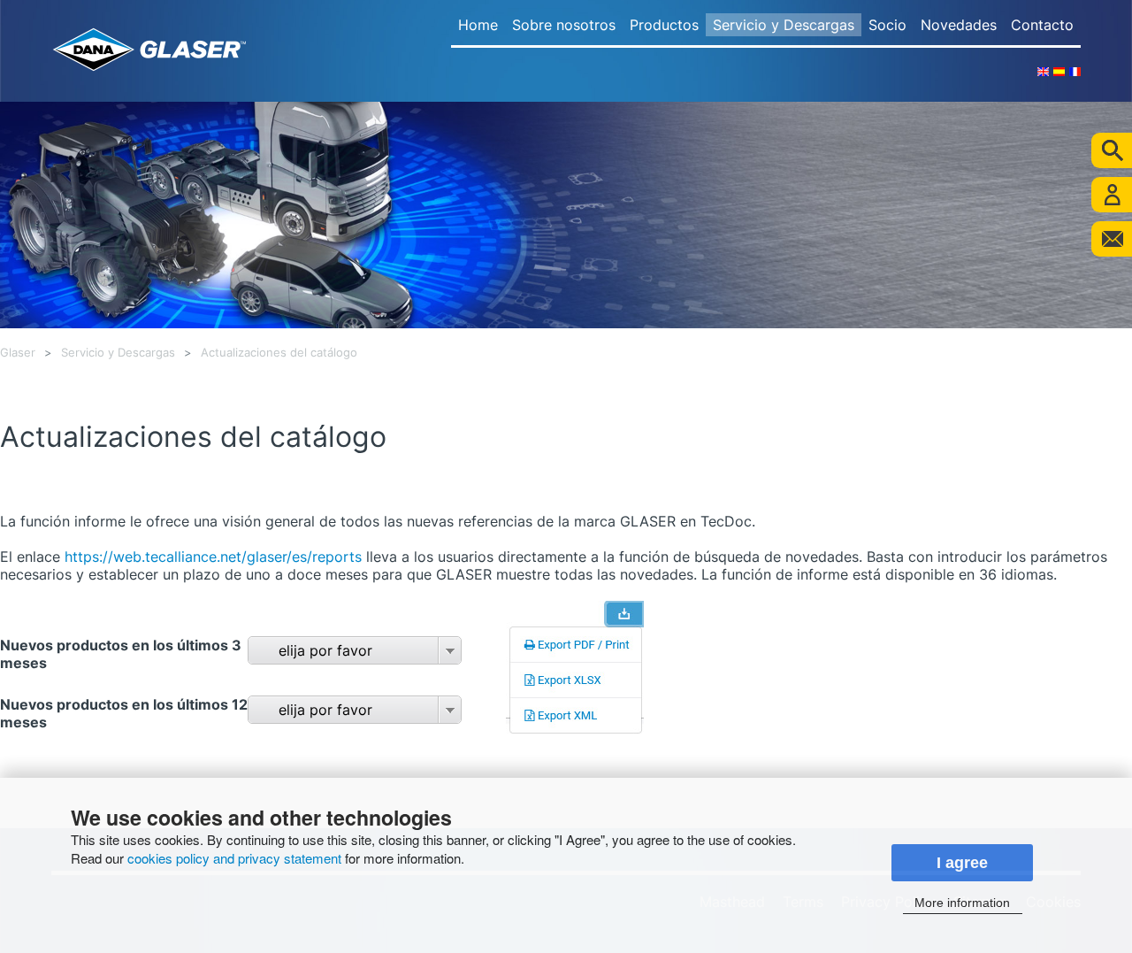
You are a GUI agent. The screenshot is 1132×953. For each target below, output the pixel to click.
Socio (887, 25)
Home (478, 25)
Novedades (959, 25)
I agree (962, 863)
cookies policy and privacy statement (234, 858)
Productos (664, 25)
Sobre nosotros (564, 25)
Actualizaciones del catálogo (279, 352)
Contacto (1042, 25)
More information (962, 902)
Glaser (17, 352)
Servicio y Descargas (783, 25)
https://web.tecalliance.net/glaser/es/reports (211, 556)
